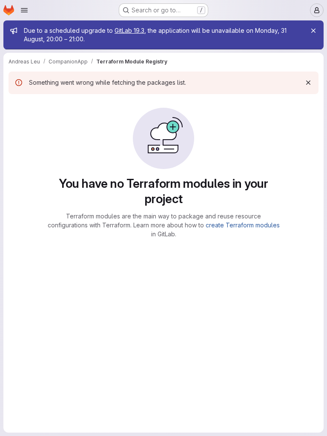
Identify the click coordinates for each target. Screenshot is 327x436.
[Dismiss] (308, 82)
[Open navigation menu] (24, 10)
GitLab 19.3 (129, 30)
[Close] (313, 31)
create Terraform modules (243, 225)
